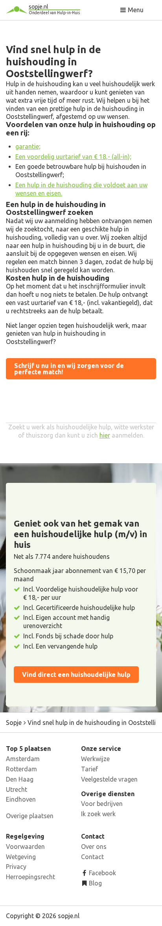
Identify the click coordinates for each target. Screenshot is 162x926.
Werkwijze (95, 758)
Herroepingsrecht (30, 876)
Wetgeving (21, 856)
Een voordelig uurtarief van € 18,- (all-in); (73, 156)
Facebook (101, 872)
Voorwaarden (25, 846)
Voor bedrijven (102, 803)
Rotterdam (21, 769)
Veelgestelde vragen (109, 779)
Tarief (89, 769)
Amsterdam (23, 758)
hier (104, 435)
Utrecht (16, 789)
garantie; (27, 146)
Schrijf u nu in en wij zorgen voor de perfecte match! (69, 368)
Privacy (16, 866)
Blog (94, 883)
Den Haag (19, 779)
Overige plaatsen (29, 815)
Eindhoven (21, 799)
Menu (135, 9)
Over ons (94, 846)
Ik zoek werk (98, 813)
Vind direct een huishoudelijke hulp (76, 674)
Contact (92, 856)
